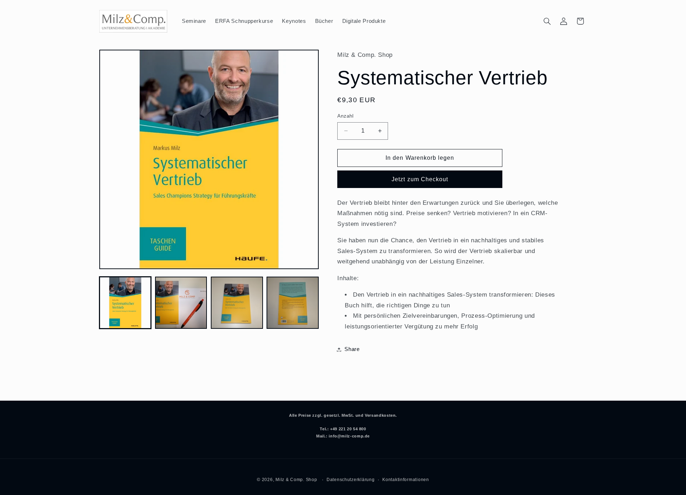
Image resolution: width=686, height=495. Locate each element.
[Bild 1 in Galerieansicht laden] (125, 303)
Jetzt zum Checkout (420, 179)
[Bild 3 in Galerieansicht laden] (237, 303)
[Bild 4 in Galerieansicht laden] (293, 303)
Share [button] (351, 349)
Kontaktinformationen (405, 479)
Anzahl (345, 116)
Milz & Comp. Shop (296, 479)
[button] (547, 21)
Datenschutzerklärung (351, 479)
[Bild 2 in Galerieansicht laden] (181, 303)
